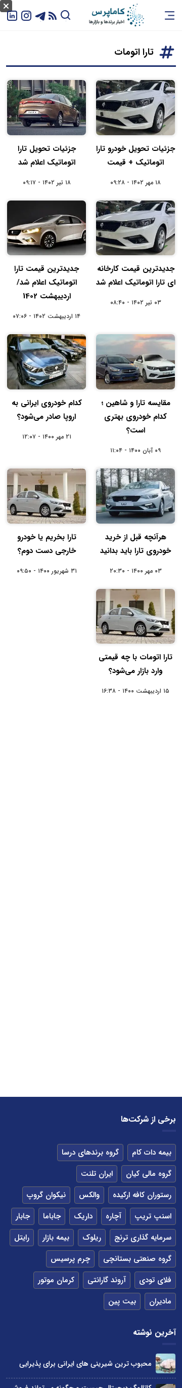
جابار (23, 1216)
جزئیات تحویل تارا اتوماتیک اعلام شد (47, 156)
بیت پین (122, 1301)
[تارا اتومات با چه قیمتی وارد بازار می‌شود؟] (135, 616)
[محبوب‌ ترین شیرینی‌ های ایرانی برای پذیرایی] (165, 1363)
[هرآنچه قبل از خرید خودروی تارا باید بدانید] (135, 496)
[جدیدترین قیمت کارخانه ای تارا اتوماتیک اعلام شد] (135, 228)
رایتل (21, 1238)
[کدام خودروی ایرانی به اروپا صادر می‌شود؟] (46, 361)
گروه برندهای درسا (90, 1152)
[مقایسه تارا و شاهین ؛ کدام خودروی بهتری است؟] (135, 361)
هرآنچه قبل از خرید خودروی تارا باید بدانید (135, 544)
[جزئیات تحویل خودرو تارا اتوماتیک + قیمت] (135, 107)
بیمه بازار (55, 1238)
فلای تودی (155, 1280)
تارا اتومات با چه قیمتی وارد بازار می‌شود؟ (135, 664)
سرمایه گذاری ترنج (142, 1238)
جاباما (52, 1216)
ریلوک (91, 1238)
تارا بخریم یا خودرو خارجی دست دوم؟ (46, 544)
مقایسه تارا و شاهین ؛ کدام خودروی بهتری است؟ (135, 417)
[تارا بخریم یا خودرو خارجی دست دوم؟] (46, 496)
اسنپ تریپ (152, 1216)
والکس (89, 1195)
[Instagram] (26, 15)
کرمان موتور (56, 1280)
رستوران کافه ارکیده (142, 1195)
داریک (83, 1216)
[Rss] (53, 15)
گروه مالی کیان (148, 1174)
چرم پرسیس (70, 1259)
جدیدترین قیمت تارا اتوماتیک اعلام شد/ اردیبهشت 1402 (46, 282)
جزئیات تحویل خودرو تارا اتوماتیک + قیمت (135, 156)
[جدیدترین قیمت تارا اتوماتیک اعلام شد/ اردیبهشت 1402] (46, 228)
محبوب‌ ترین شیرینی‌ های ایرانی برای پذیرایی (85, 1363)
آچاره (113, 1216)
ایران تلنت (97, 1174)
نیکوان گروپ (46, 1195)
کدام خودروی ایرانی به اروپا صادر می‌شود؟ (47, 410)
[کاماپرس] (116, 15)
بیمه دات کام (151, 1152)
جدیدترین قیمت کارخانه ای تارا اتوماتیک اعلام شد (135, 276)
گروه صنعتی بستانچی (137, 1259)
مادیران (160, 1301)
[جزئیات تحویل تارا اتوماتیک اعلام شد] (46, 107)
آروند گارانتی (106, 1280)
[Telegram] (40, 15)
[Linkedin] (12, 15)
